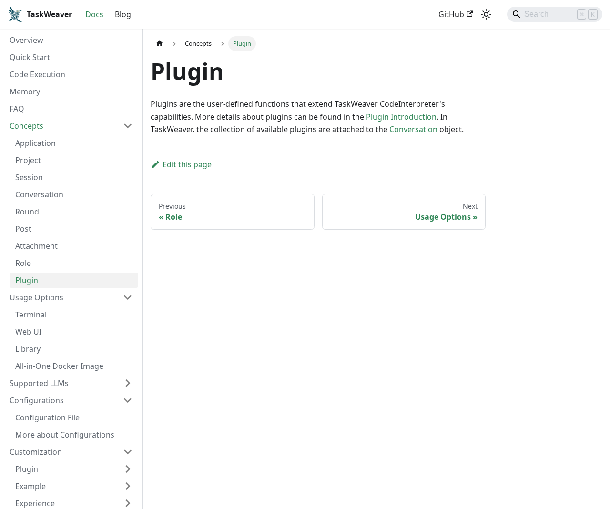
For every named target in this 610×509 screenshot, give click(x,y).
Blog (123, 14)
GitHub (451, 14)
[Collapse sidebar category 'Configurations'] (127, 400)
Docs (94, 14)
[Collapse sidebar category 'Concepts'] (127, 125)
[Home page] (160, 43)
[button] (74, 469)
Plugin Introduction (401, 117)
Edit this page (187, 164)
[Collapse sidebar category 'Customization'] (127, 451)
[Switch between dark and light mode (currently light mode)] (486, 14)
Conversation (413, 129)
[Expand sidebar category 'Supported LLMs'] (127, 383)
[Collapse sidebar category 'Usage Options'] (127, 297)
